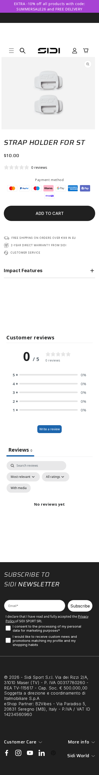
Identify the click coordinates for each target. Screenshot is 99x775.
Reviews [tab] (20, 449)
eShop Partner (18, 703)
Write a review (49, 429)
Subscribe (80, 605)
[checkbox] (19, 488)
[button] (11, 50)
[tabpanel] (49, 510)
